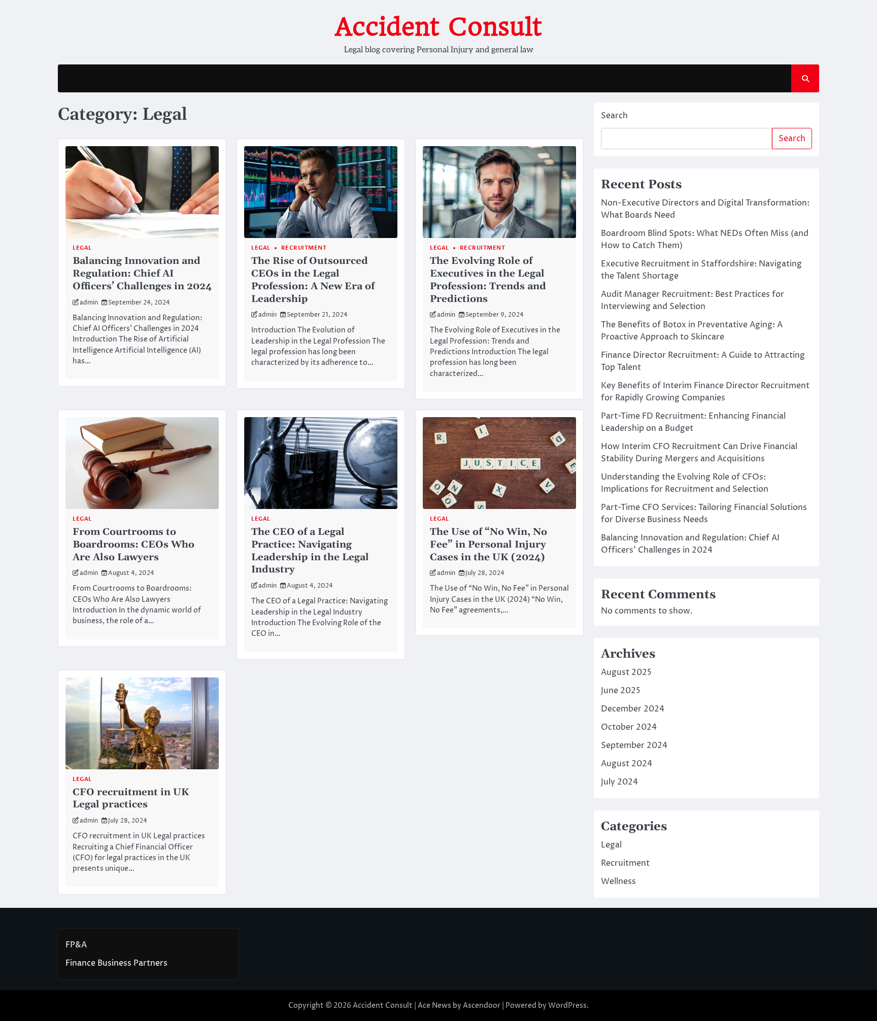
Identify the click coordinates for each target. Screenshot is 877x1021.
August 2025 (626, 672)
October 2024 (629, 727)
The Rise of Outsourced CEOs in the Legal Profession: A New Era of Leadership (313, 280)
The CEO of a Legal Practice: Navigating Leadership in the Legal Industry (310, 551)
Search (614, 115)
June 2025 (620, 690)
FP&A (76, 944)
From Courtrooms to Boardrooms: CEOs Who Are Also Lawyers (133, 545)
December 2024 (632, 708)
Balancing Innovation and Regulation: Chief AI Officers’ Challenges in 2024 (142, 274)
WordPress (567, 1005)
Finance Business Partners (116, 963)
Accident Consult (438, 27)
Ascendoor (481, 1005)
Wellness (618, 881)
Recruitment (304, 248)
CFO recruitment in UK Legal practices (131, 798)
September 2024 (634, 745)
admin (89, 302)
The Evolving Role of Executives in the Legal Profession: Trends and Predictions (488, 280)
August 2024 (626, 763)
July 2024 (619, 782)
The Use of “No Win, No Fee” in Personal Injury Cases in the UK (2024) (488, 545)
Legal (82, 248)
